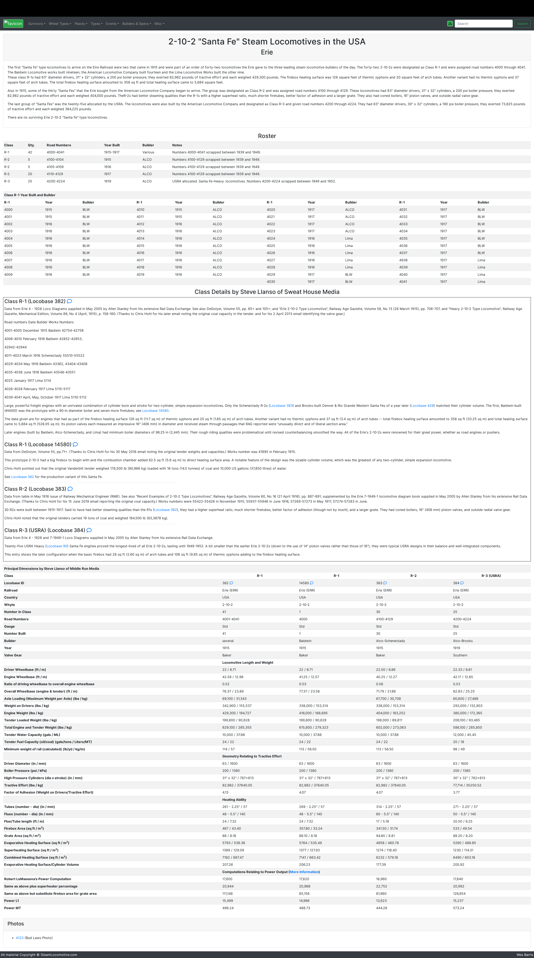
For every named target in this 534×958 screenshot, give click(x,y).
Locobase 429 (422, 405)
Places (80, 23)
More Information (304, 872)
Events (111, 23)
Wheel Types (59, 23)
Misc (158, 23)
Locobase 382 (22, 477)
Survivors (35, 23)
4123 (20, 938)
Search (522, 23)
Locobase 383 (281, 405)
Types (95, 23)
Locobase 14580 (155, 410)
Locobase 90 (57, 546)
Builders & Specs (135, 23)
